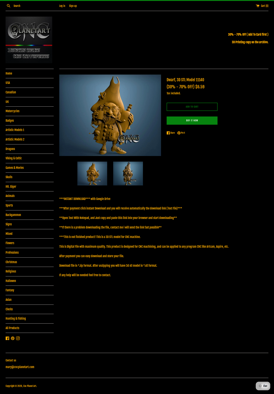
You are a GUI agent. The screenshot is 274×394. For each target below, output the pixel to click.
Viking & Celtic (14, 158)
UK (7, 102)
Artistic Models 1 (15, 130)
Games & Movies (15, 168)
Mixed (9, 234)
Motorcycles (12, 111)
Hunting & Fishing (16, 318)
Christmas (11, 262)
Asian (9, 300)
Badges (10, 120)
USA (8, 83)
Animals (10, 196)
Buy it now (192, 120)
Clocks (9, 309)
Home (9, 73)
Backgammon (13, 215)
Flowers (10, 243)
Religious (11, 271)
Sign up (73, 6)
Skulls (9, 177)
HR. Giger (11, 186)
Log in (62, 6)
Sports (9, 205)
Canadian (11, 92)
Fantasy (10, 290)
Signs (9, 224)
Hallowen (11, 281)
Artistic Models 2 (15, 139)
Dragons (10, 149)
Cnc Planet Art (29, 385)
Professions (12, 252)
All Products (12, 328)
